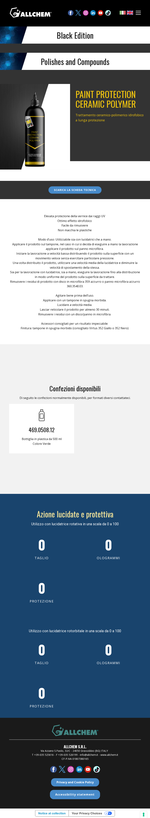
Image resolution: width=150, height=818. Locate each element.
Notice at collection (52, 813)
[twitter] (78, 13)
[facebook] (71, 13)
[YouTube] (100, 13)
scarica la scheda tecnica (75, 190)
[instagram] (86, 13)
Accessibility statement (75, 794)
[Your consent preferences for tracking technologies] (143, 814)
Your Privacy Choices (87, 813)
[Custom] (108, 13)
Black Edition (75, 35)
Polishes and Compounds (75, 61)
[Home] (30, 12)
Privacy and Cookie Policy (75, 782)
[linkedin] (93, 13)
